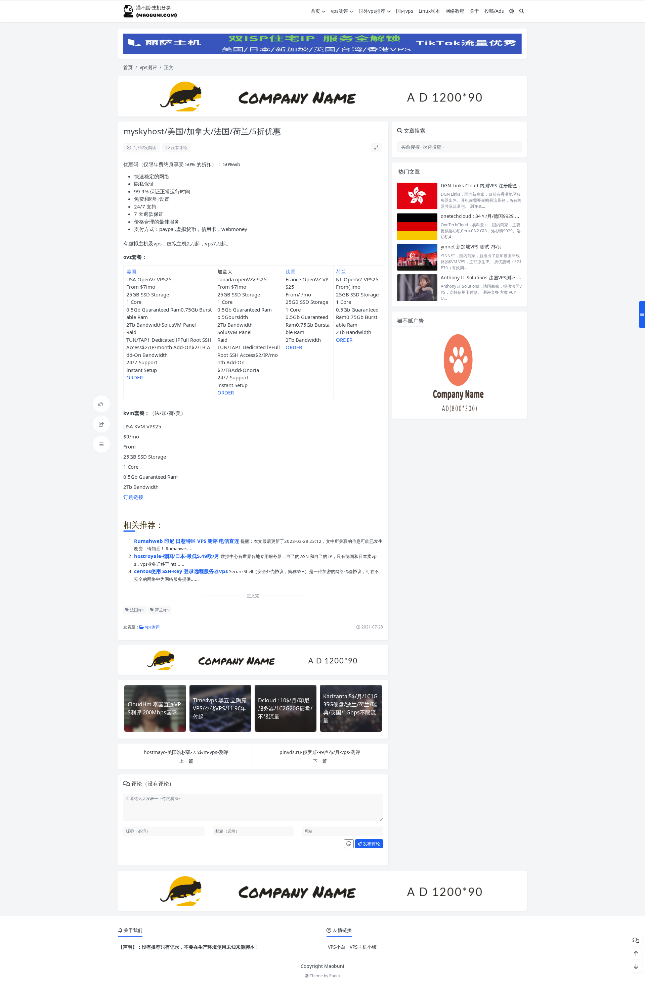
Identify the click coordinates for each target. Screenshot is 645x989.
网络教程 (454, 11)
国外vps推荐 (372, 11)
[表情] (349, 844)
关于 (474, 11)
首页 (315, 11)
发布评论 (371, 844)
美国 (131, 271)
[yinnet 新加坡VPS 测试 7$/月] (417, 257)
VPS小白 (337, 947)
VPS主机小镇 (363, 947)
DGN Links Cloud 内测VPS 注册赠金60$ (483, 185)
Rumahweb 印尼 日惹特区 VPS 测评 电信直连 (187, 540)
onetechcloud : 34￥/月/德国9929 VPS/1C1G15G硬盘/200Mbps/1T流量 (517, 216)
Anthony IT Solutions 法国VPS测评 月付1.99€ (490, 277)
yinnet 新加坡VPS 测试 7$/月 (471, 246)
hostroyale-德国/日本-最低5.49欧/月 (177, 556)
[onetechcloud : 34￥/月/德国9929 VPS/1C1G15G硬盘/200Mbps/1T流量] (417, 226)
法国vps (136, 610)
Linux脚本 (429, 11)
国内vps (404, 11)
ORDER (134, 377)
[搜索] (522, 11)
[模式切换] (512, 11)
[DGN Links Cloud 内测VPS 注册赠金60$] (417, 195)
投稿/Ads (494, 11)
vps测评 (339, 11)
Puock (334, 976)
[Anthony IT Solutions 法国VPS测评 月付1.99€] (417, 287)
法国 (291, 271)
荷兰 (341, 271)
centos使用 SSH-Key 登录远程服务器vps (181, 571)
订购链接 (133, 496)
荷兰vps (161, 610)
